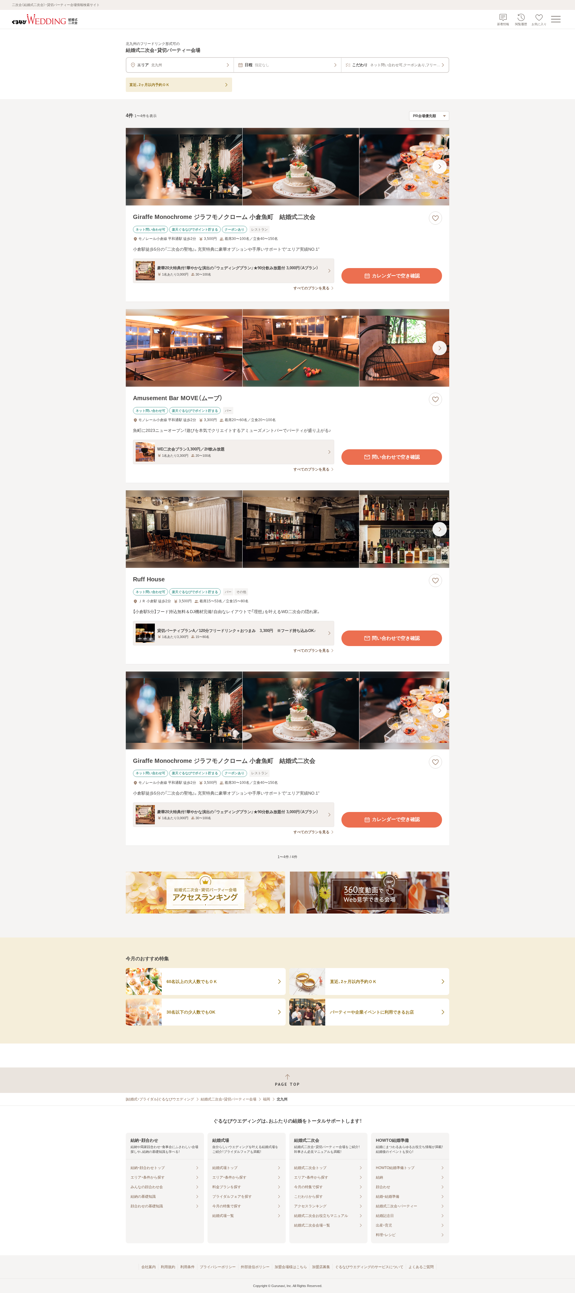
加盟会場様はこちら (291, 1267)
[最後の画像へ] (439, 166)
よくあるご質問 (421, 1267)
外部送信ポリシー (255, 1267)
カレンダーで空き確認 (396, 275)
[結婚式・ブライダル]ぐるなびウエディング (160, 1099)
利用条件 (187, 1267)
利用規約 (168, 1267)
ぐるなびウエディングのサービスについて (369, 1267)
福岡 (266, 1099)
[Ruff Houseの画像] (287, 529)
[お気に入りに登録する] (435, 218)
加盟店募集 (321, 1267)
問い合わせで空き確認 (396, 456)
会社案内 (148, 1267)
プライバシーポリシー (218, 1267)
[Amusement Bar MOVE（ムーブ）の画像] (287, 348)
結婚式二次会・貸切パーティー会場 (228, 1099)
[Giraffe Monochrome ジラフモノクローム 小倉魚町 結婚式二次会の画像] (287, 166)
